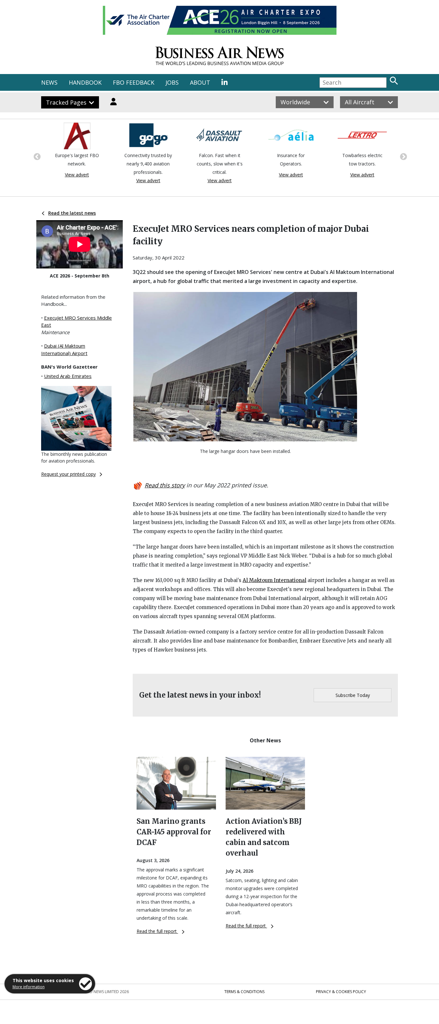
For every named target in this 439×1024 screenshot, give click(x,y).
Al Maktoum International (274, 580)
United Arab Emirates (68, 376)
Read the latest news (72, 213)
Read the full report (157, 931)
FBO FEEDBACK (133, 82)
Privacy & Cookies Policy (341, 991)
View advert (50, 175)
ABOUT (200, 82)
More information (29, 987)
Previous (36, 156)
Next (402, 156)
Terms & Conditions (244, 991)
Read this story (165, 485)
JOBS (172, 82)
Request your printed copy (68, 474)
